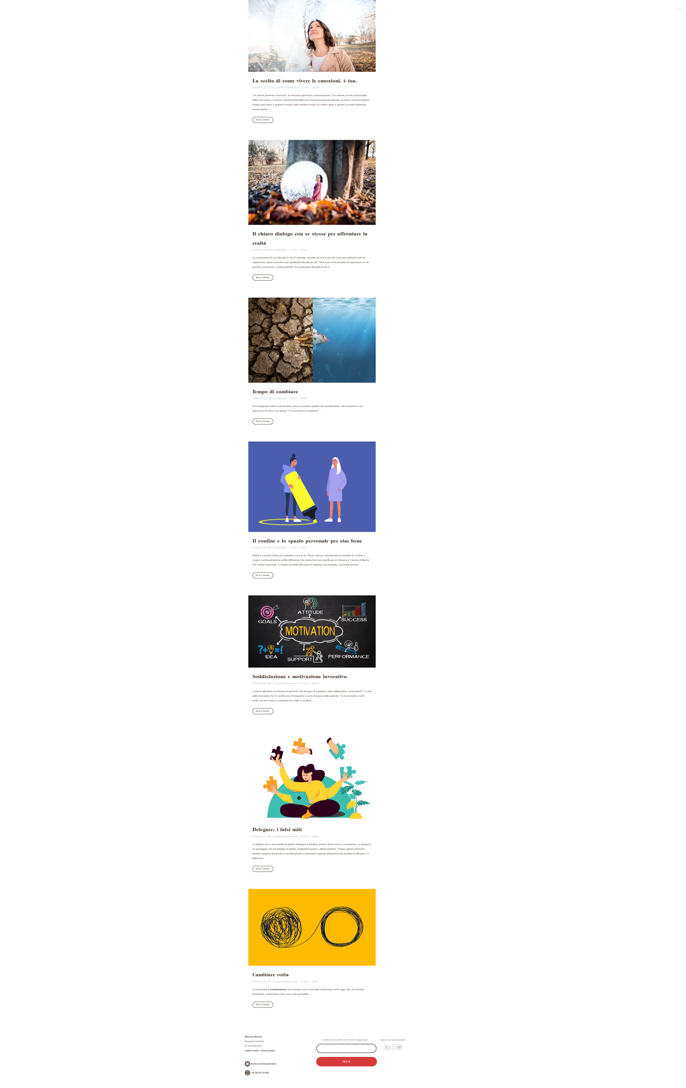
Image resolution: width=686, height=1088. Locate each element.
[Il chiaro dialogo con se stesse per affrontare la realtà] (312, 182)
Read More (263, 120)
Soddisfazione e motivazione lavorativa (299, 676)
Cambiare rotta (270, 975)
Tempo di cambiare (275, 391)
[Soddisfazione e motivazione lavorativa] (312, 631)
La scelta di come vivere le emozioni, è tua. (304, 81)
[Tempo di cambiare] (312, 340)
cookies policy (252, 1050)
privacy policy (268, 1050)
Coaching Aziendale (286, 683)
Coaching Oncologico (287, 87)
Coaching (280, 249)
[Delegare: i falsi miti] (312, 776)
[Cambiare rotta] (312, 927)
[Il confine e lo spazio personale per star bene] (312, 486)
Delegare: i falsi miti (277, 829)
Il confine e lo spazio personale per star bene (307, 541)
